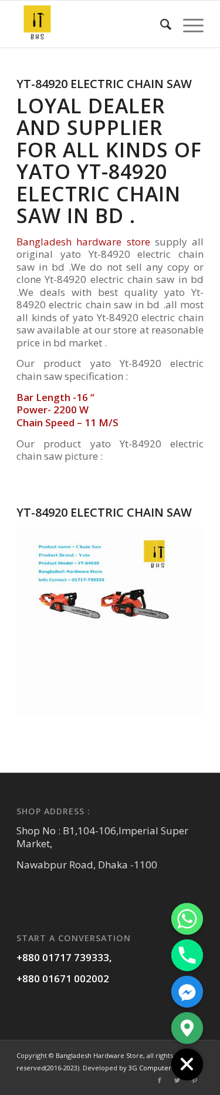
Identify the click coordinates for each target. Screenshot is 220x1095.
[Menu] (187, 24)
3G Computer (149, 1067)
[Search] (159, 24)
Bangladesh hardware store (83, 241)
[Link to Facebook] (159, 1080)
